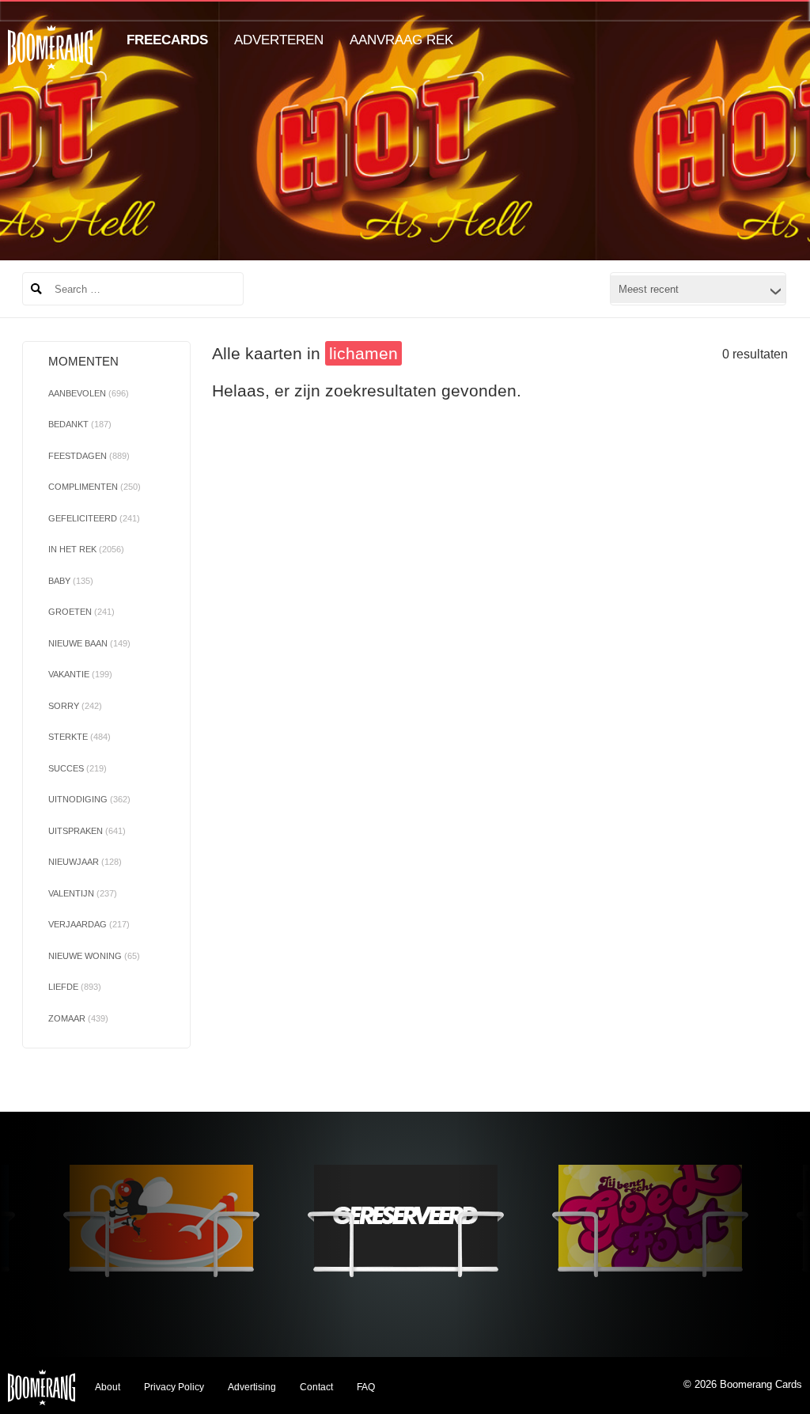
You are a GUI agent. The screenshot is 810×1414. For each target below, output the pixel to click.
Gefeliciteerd (94, 518)
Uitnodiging (89, 799)
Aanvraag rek (401, 39)
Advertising (252, 1387)
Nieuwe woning (94, 956)
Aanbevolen (88, 393)
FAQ (366, 1387)
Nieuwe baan (89, 643)
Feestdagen (89, 456)
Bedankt (80, 424)
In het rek (86, 549)
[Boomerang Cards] (50, 58)
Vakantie (80, 674)
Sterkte (79, 736)
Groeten (81, 611)
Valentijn (82, 893)
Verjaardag (89, 924)
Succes (77, 768)
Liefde (74, 986)
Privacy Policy (174, 1387)
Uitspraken (87, 831)
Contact (316, 1387)
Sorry (75, 706)
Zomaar (78, 1018)
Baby (70, 581)
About (107, 1387)
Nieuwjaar (85, 861)
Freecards (167, 39)
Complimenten (94, 486)
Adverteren (279, 39)
